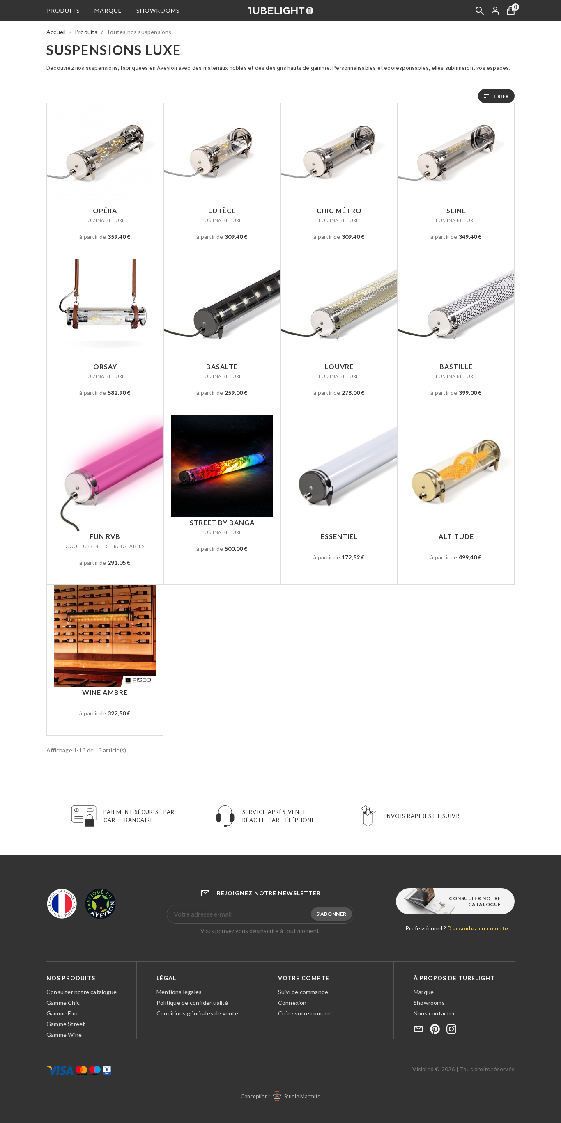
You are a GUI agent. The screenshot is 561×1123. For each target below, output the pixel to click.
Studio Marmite (302, 1096)
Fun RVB (105, 540)
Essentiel (339, 536)
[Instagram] (451, 1030)
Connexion (292, 1002)
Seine (456, 214)
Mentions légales (179, 991)
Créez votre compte (304, 1013)
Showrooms (158, 10)
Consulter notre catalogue (475, 901)
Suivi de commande (303, 991)
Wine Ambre (105, 692)
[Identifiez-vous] (495, 11)
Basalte (222, 370)
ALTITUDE (456, 536)
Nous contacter (434, 1013)
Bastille (456, 370)
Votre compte (303, 977)
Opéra (105, 214)
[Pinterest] (435, 1030)
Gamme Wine (64, 1034)
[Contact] (418, 1030)
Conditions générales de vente (197, 1013)
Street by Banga (222, 526)
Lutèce (222, 214)
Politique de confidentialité (192, 1002)
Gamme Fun (62, 1013)
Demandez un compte (477, 928)
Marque (108, 10)
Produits (63, 10)
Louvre (339, 370)
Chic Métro (339, 214)
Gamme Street (65, 1023)
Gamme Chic (63, 1002)
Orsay (105, 370)
